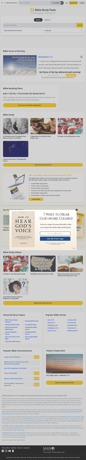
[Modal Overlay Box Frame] (43, 230)
